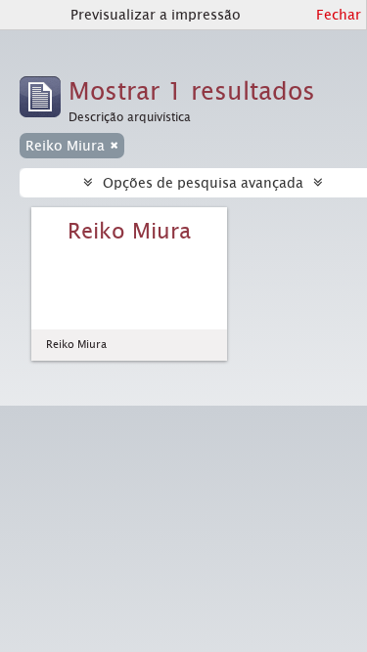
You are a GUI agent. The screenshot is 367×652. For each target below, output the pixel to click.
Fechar (338, 14)
